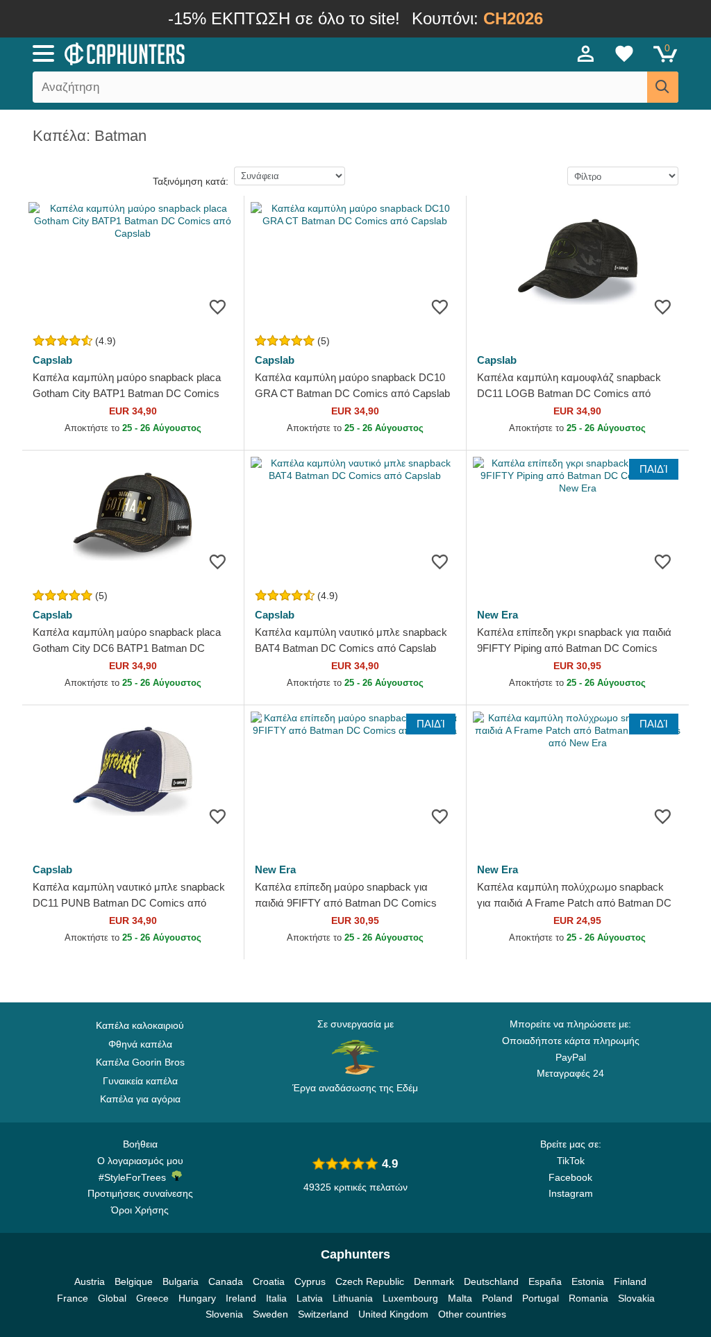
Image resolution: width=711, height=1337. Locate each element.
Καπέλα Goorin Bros (140, 1062)
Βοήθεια (140, 1144)
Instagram (571, 1193)
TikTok (571, 1160)
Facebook (570, 1177)
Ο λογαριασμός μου (140, 1160)
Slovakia (636, 1298)
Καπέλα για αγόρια (140, 1098)
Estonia (587, 1281)
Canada (225, 1281)
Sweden (270, 1314)
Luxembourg (410, 1298)
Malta (460, 1298)
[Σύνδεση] (586, 53)
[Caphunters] (217, 52)
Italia (276, 1298)
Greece (152, 1298)
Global (112, 1298)
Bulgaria (180, 1281)
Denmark (434, 1281)
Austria (89, 1281)
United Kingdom (393, 1314)
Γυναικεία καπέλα (140, 1080)
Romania (588, 1298)
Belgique (134, 1281)
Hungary (197, 1298)
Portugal (540, 1298)
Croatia (269, 1281)
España (545, 1281)
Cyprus (310, 1281)
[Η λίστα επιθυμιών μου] (624, 53)
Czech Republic (369, 1281)
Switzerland (323, 1314)
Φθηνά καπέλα (140, 1044)
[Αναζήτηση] (662, 87)
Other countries (472, 1314)
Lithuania (353, 1298)
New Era (497, 615)
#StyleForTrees (135, 1177)
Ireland (241, 1298)
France (72, 1298)
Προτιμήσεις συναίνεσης (140, 1193)
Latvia (309, 1298)
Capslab (52, 360)
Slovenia (224, 1314)
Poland (497, 1298)
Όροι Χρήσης (140, 1210)
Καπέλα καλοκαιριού (140, 1025)
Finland (630, 1281)
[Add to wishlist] (217, 306)
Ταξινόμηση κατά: (190, 181)
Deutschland (491, 1281)
